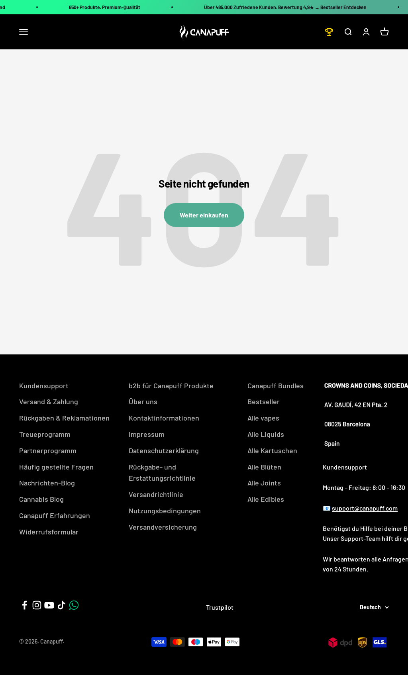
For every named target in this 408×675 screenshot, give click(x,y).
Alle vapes (263, 417)
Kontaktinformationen (164, 417)
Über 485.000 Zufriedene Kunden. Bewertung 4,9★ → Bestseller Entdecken (285, 7)
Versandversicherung (163, 526)
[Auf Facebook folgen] (24, 605)
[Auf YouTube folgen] (49, 605)
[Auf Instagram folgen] (36, 605)
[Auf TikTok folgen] (61, 605)
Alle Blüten (264, 466)
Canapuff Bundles (275, 385)
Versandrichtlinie (156, 494)
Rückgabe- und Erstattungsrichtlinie (162, 472)
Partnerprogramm (47, 450)
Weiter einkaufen (204, 215)
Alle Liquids (265, 434)
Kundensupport (44, 385)
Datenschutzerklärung (164, 450)
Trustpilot (219, 607)
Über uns (143, 401)
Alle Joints (264, 482)
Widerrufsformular (48, 531)
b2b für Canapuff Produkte (171, 385)
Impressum (147, 434)
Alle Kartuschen (272, 450)
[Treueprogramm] (329, 32)
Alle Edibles (265, 499)
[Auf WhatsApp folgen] (74, 605)
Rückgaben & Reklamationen (64, 417)
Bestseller (263, 401)
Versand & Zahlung (48, 401)
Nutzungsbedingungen (165, 510)
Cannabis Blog (41, 499)
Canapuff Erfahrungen (54, 515)
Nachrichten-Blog (47, 482)
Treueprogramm (45, 434)
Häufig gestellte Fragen (56, 466)
